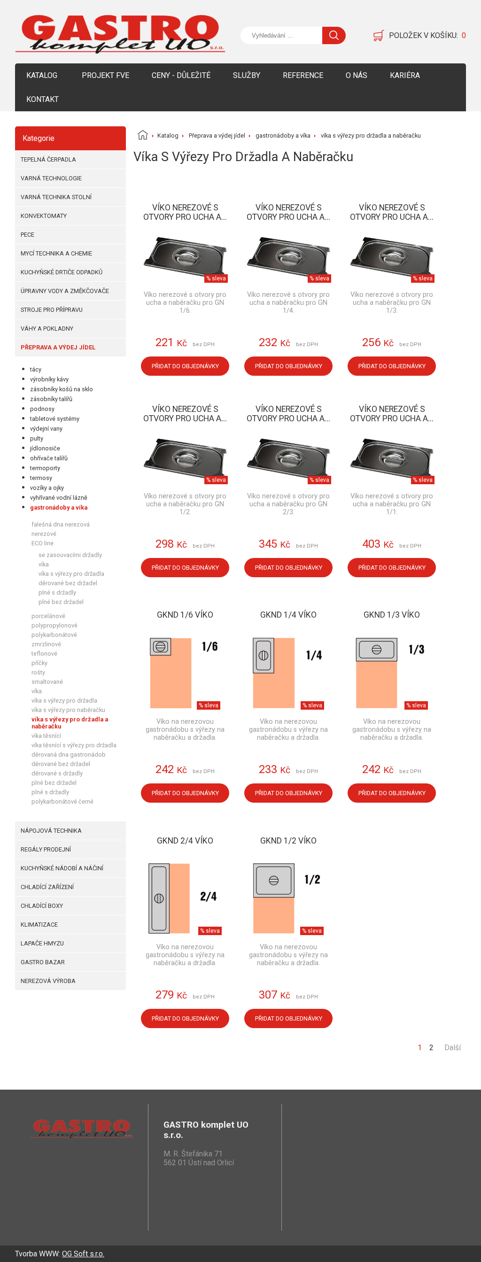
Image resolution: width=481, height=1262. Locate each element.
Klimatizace (39, 924)
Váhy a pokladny (47, 328)
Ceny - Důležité (181, 75)
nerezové (43, 533)
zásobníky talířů (51, 399)
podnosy (42, 408)
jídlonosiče (45, 448)
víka (44, 564)
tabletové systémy (54, 418)
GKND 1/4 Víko (288, 614)
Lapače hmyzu (42, 943)
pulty (36, 438)
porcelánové (48, 615)
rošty (38, 672)
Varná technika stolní (56, 197)
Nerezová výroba (48, 980)
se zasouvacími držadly (70, 554)
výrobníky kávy (49, 379)
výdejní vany (46, 428)
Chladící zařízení (47, 886)
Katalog (41, 75)
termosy (41, 477)
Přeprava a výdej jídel (58, 347)
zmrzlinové (46, 644)
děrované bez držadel (68, 583)
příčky (39, 662)
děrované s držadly (57, 773)
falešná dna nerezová (60, 524)
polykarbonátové (54, 634)
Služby (246, 75)
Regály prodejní (46, 849)
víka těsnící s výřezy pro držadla (73, 745)
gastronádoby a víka (58, 507)
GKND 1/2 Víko (288, 840)
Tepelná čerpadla (48, 159)
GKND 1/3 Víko (392, 614)
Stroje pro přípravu (52, 309)
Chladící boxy (42, 905)
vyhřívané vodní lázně (58, 497)
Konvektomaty (44, 215)
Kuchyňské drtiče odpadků (61, 272)
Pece (27, 234)
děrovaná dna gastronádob (68, 754)
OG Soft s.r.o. (83, 1253)
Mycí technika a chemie (56, 253)
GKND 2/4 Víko (185, 840)
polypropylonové (54, 625)
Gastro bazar (43, 962)
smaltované (47, 681)
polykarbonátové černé (62, 801)
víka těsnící (46, 735)
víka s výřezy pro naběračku (68, 709)
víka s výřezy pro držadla (71, 573)
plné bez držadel (61, 601)
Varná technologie (51, 178)
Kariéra (405, 75)
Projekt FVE (105, 75)
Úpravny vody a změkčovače (65, 290)
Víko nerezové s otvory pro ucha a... (185, 212)
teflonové (44, 653)
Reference (303, 75)
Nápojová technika (51, 830)
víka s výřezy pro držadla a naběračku (69, 723)
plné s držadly (57, 592)
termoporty (45, 468)
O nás (356, 75)
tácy (35, 369)
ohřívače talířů (49, 458)
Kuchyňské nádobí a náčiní (62, 868)
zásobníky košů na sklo (61, 389)
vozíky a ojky (47, 487)
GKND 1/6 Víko (185, 614)
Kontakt (42, 99)
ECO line (42, 543)
